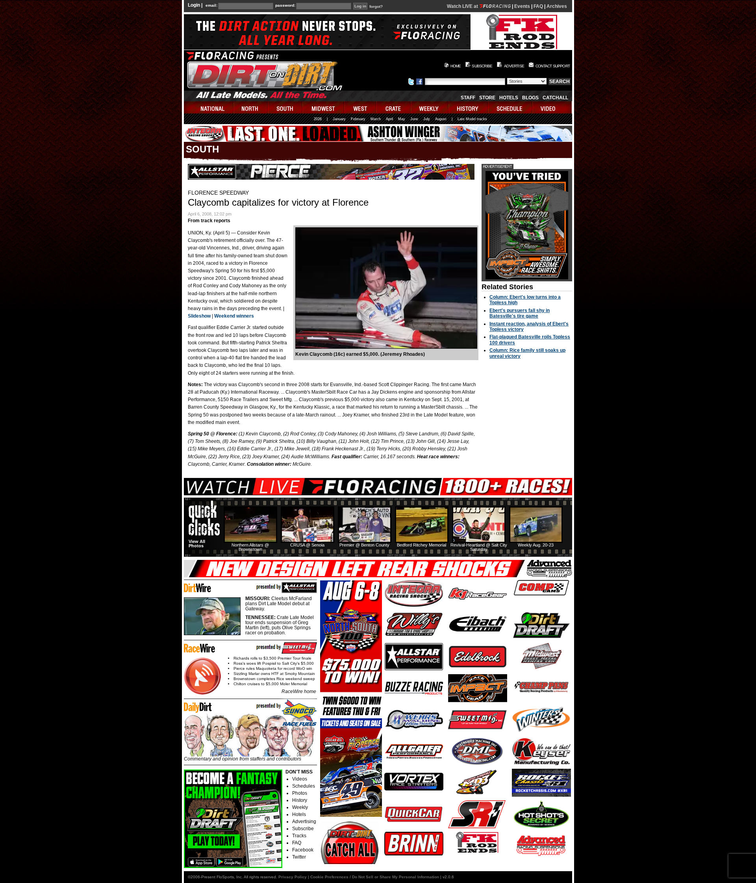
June (414, 119)
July (426, 119)
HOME (455, 66)
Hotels (508, 97)
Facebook (302, 850)
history (468, 107)
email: (211, 5)
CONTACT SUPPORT (553, 66)
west (360, 107)
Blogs (530, 97)
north (251, 107)
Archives (557, 6)
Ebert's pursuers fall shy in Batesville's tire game (519, 313)
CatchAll (555, 97)
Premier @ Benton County (364, 545)
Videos (299, 779)
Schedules (303, 786)
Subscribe (303, 828)
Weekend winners (234, 316)
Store (487, 97)
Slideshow (199, 316)
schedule (510, 107)
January (339, 119)
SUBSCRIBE (482, 66)
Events (522, 6)
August (441, 119)
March (376, 119)
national (209, 107)
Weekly (300, 807)
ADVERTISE (514, 66)
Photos (299, 793)
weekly (430, 107)
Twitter (299, 857)
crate (393, 107)
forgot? (376, 7)
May (401, 119)
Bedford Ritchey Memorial (421, 545)
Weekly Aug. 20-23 (536, 545)
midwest (324, 107)
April (389, 119)
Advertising (304, 821)
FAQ (538, 6)
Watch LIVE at (463, 6)
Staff (468, 97)
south (285, 107)
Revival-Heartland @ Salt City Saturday (478, 547)
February (358, 119)
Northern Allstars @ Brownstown (250, 547)
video (552, 107)
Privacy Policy (292, 877)
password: (285, 5)
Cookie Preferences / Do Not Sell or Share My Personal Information (374, 877)
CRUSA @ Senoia (307, 545)
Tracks (299, 835)
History (299, 800)
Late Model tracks (472, 119)
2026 (318, 119)
